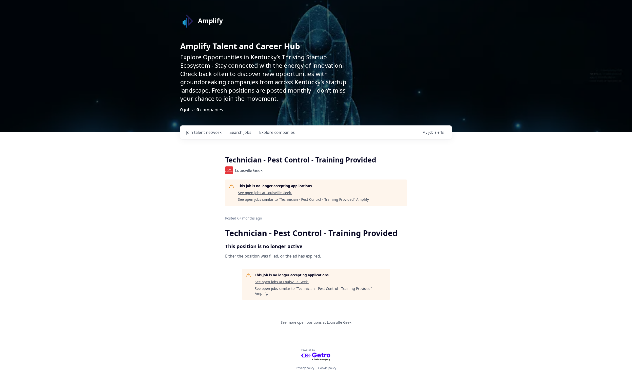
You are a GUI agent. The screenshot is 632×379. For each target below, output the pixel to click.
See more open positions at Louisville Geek (316, 322)
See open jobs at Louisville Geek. (265, 192)
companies (277, 132)
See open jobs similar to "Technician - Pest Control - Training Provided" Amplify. (304, 199)
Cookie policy (327, 368)
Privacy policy (305, 368)
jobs (240, 132)
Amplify (210, 20)
